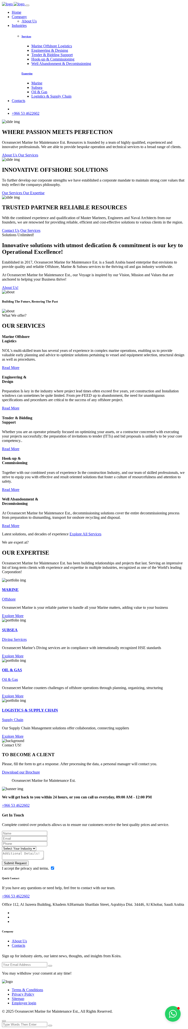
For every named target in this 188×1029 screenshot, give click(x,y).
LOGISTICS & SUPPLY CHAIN (30, 710)
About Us (29, 21)
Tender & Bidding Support (52, 55)
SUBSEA (10, 630)
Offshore (9, 599)
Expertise (27, 73)
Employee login (24, 1003)
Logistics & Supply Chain (51, 96)
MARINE (10, 590)
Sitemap (18, 999)
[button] (173, 1014)
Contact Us (10, 230)
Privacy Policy (23, 994)
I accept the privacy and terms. (26, 868)
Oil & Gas (39, 92)
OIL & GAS (12, 670)
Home (16, 12)
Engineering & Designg (49, 50)
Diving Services (14, 639)
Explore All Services (85, 534)
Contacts (18, 101)
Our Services (30, 230)
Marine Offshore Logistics (51, 46)
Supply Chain (12, 720)
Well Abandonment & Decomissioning (61, 63)
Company (19, 17)
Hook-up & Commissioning (52, 59)
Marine (36, 83)
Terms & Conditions (27, 990)
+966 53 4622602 (25, 113)
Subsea (36, 87)
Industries (19, 25)
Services (26, 36)
